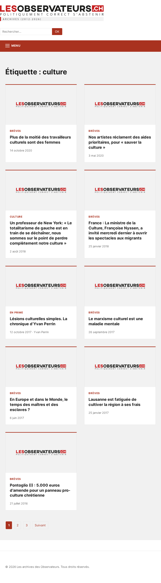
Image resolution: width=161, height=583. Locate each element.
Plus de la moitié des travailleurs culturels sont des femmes (40, 140)
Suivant (40, 525)
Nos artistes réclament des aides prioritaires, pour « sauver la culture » (120, 142)
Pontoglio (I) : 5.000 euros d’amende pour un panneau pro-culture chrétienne (40, 490)
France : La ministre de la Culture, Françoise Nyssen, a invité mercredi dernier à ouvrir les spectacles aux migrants (118, 230)
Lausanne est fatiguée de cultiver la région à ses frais (114, 402)
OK (57, 31)
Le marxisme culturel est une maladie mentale (116, 321)
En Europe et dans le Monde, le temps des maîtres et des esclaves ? (39, 404)
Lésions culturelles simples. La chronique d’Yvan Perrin (38, 321)
